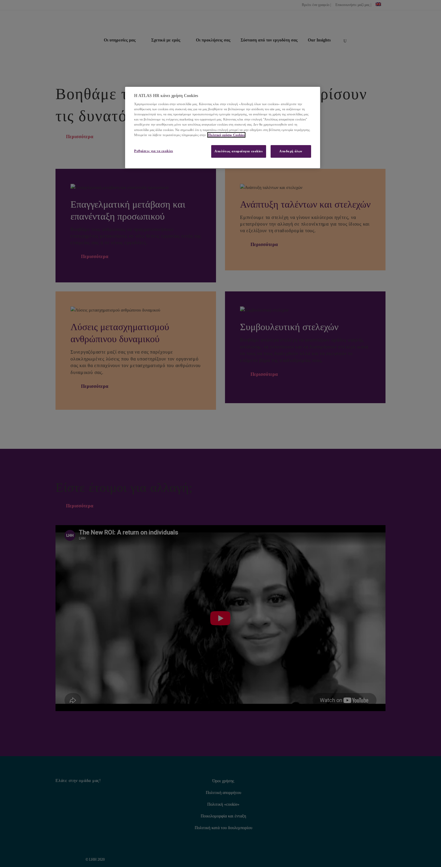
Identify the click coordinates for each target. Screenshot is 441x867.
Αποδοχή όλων (290, 151)
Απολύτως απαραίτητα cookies (238, 151)
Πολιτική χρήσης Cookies (226, 135)
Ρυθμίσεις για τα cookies (153, 151)
